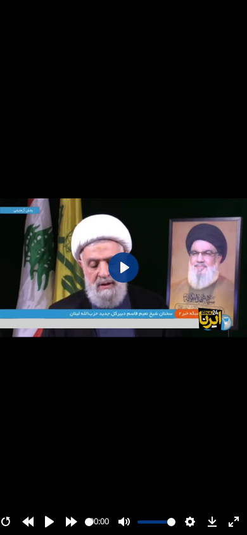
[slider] (89, 522)
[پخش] (49, 522)
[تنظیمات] (190, 522)
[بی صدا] (124, 522)
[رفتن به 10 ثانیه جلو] (71, 522)
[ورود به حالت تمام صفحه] (234, 522)
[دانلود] (212, 522)
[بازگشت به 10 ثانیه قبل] (28, 522)
